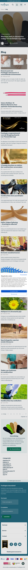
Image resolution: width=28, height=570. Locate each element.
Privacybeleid (23, 274)
